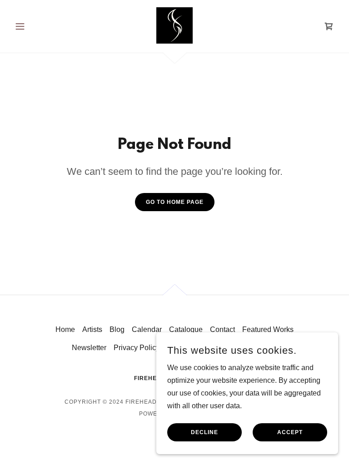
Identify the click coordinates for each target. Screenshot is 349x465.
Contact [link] (222, 329)
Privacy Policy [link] (137, 347)
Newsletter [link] (89, 347)
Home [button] (65, 329)
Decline (204, 432)
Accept (290, 432)
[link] (174, 25)
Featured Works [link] (268, 329)
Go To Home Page (175, 202)
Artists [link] (92, 329)
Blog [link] (117, 329)
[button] (35, 26)
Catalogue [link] (186, 329)
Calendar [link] (147, 329)
